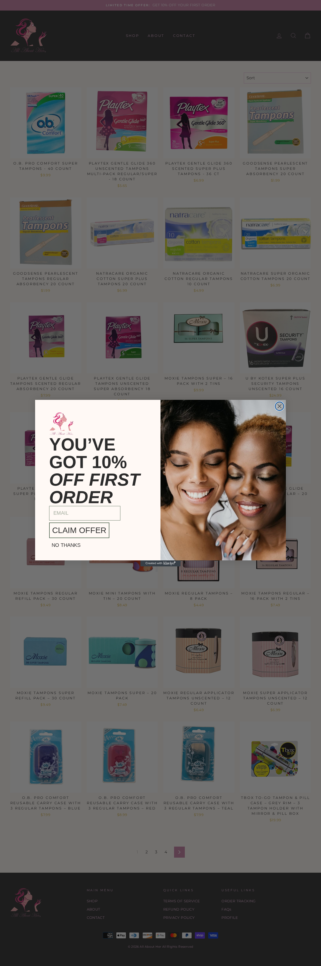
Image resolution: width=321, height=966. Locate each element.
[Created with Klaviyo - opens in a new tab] (160, 563)
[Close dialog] (279, 406)
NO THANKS (66, 545)
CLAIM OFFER (79, 530)
